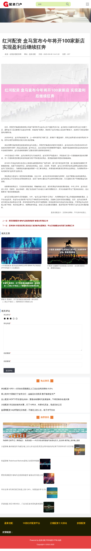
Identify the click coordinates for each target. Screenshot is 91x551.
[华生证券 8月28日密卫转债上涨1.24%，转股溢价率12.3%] (52, 492)
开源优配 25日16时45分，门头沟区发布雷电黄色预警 (22, 503)
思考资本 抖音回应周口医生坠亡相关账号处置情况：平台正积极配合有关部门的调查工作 (41, 225)
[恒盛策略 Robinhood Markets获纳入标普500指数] (45, 464)
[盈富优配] (13, 4)
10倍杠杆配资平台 (31, 523)
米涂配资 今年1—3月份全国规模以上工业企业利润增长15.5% (27, 388)
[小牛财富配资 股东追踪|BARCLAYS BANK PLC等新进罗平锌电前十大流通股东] (21, 250)
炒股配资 (81, 523)
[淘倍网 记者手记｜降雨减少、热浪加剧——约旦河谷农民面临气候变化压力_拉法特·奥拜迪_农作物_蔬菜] (45, 430)
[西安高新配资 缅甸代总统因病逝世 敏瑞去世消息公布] (49, 478)
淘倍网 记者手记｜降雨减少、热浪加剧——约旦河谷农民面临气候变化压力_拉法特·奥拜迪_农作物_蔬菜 (41, 440)
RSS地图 (49, 540)
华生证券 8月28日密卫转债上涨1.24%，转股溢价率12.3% (23, 489)
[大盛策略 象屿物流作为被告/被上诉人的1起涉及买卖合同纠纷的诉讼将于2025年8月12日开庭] (79, 449)
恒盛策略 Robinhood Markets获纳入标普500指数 (20, 460)
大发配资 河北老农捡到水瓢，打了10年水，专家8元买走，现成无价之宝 (31, 404)
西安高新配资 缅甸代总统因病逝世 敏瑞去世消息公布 (28, 220)
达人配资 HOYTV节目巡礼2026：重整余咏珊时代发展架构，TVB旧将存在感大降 (35, 399)
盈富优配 (8, 523)
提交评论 (9, 370)
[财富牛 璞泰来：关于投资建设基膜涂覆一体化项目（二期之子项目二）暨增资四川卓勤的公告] (21, 284)
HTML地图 (57, 540)
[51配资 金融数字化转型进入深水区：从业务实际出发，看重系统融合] (67, 250)
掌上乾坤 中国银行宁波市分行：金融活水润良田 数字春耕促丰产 (28, 394)
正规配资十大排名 (58, 523)
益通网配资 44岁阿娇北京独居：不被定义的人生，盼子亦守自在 (28, 410)
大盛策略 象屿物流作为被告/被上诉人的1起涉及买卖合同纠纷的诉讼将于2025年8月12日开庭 (37, 446)
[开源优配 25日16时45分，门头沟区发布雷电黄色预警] (48, 507)
